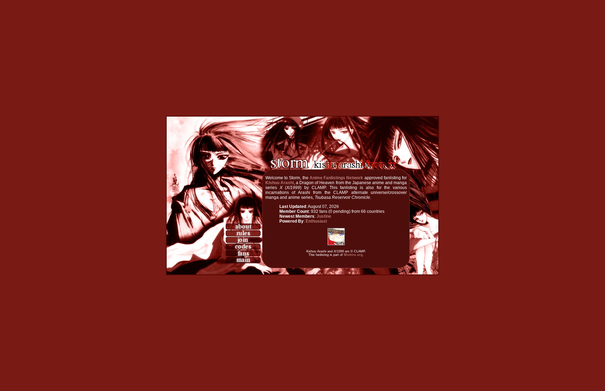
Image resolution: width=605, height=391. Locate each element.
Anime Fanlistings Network (336, 177)
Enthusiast (316, 221)
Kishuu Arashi (279, 182)
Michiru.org (353, 255)
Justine (324, 216)
